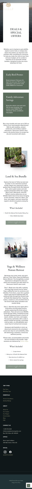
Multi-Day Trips (7, 391)
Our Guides (6, 411)
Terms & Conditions (8, 398)
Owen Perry (17, 482)
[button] (28, 6)
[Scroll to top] (28, 485)
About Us (5, 409)
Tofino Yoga (24, 341)
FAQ (4, 420)
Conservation (6, 416)
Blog (4, 418)
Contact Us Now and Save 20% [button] (16, 223)
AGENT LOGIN (8, 455)
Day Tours (5, 389)
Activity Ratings (7, 401)
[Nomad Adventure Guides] (8, 6)
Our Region (6, 414)
